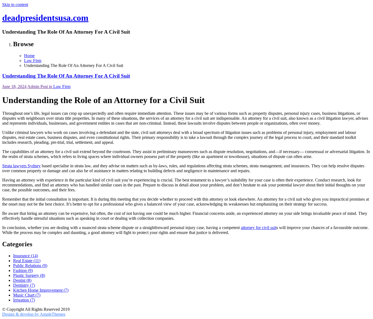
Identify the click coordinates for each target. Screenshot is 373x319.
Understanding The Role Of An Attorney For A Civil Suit (66, 76)
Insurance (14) (25, 255)
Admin (33, 86)
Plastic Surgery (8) (29, 275)
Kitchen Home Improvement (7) (41, 290)
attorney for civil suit (258, 227)
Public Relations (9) (30, 265)
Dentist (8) (22, 280)
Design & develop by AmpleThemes (33, 314)
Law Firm (61, 86)
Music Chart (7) (26, 295)
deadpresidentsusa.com (45, 18)
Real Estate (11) (26, 260)
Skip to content (15, 4)
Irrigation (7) (24, 300)
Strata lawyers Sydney (21, 165)
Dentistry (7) (24, 285)
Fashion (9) (23, 270)
